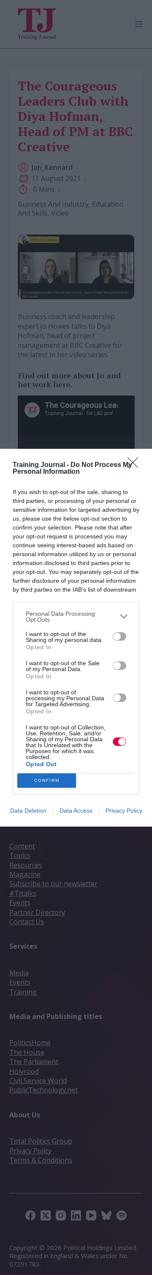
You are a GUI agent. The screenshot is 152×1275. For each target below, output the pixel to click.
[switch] (119, 636)
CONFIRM (47, 780)
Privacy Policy (124, 810)
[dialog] (76, 638)
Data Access (76, 810)
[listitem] (76, 616)
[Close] (136, 465)
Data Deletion (28, 810)
